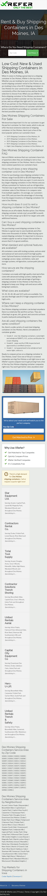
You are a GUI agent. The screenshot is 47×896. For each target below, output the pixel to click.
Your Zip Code (9, 427)
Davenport (17, 876)
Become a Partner (18, 885)
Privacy (20, 892)
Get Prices (32, 53)
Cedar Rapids (7, 876)
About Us (3, 885)
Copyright (35, 892)
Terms (27, 892)
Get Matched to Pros (22, 437)
